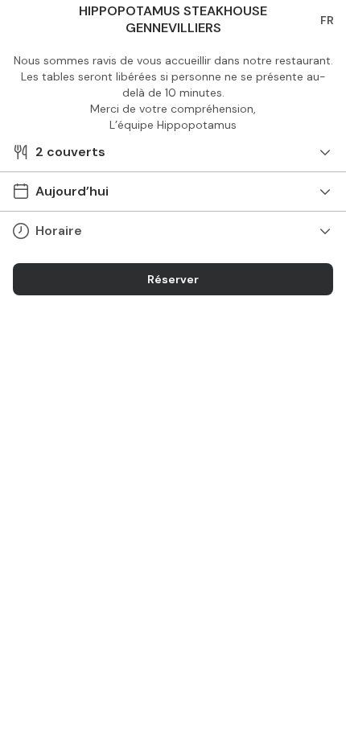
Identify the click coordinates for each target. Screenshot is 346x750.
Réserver (173, 279)
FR (327, 20)
